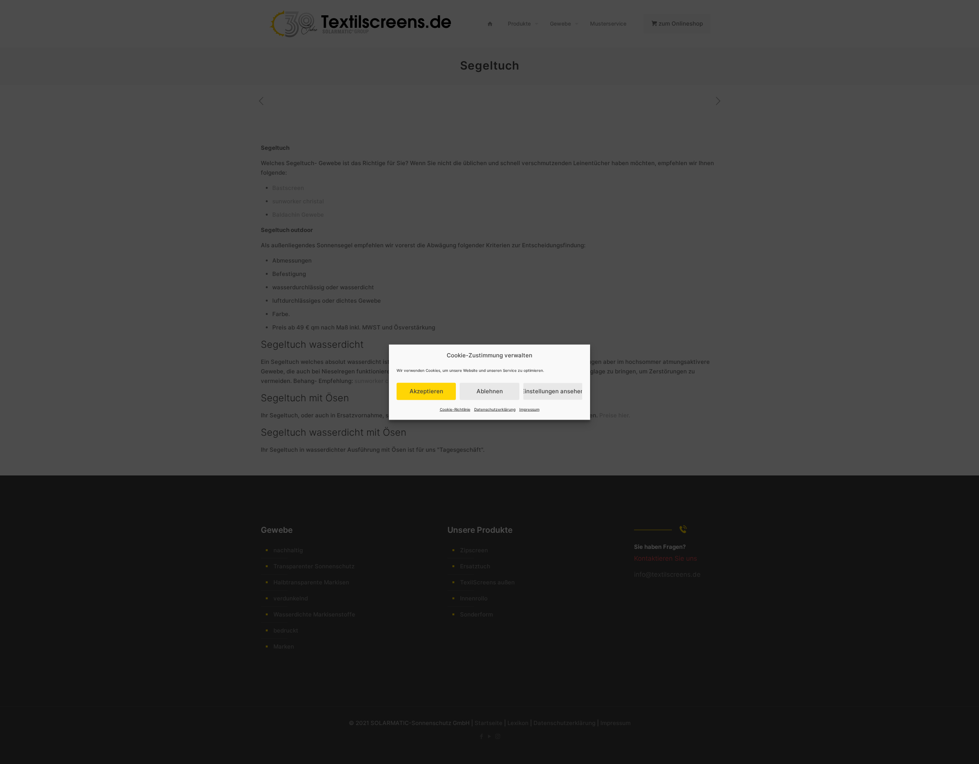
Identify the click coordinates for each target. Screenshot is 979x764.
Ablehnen (489, 391)
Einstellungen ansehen (552, 391)
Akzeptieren (426, 391)
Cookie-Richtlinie (455, 409)
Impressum (529, 409)
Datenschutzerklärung (495, 409)
